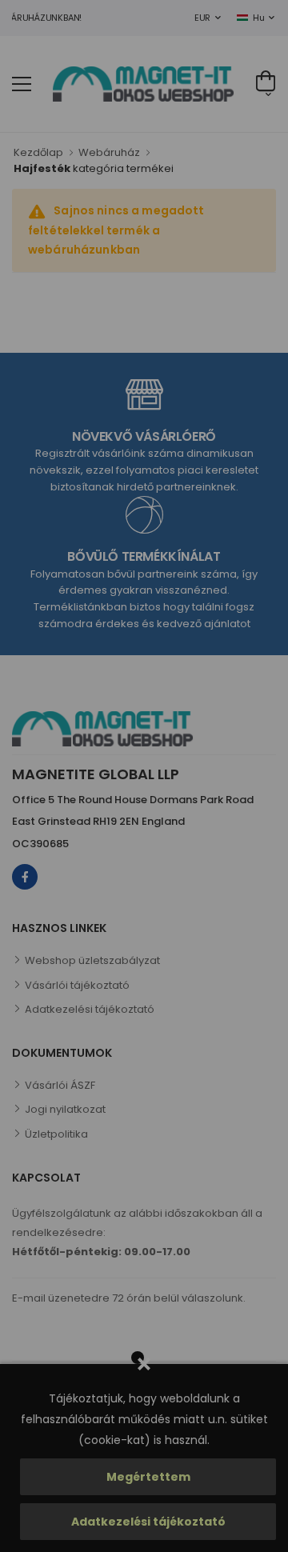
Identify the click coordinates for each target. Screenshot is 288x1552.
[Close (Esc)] (264, 588)
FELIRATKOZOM (187, 893)
